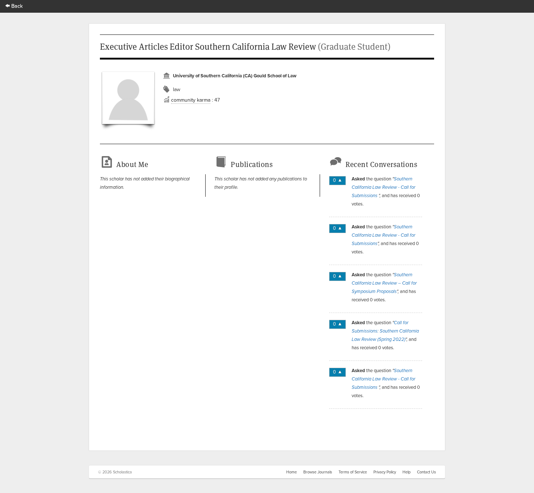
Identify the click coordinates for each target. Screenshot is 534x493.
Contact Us (426, 472)
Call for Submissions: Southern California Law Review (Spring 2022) (385, 331)
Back (16, 5)
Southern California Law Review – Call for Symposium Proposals (384, 283)
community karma (190, 99)
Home (291, 472)
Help (406, 472)
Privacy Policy (384, 472)
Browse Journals (317, 472)
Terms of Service (353, 472)
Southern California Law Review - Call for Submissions (383, 187)
